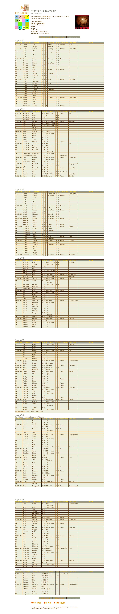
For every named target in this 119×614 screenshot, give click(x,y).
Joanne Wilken (46, 16)
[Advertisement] (59, 183)
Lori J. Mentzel (20, 411)
